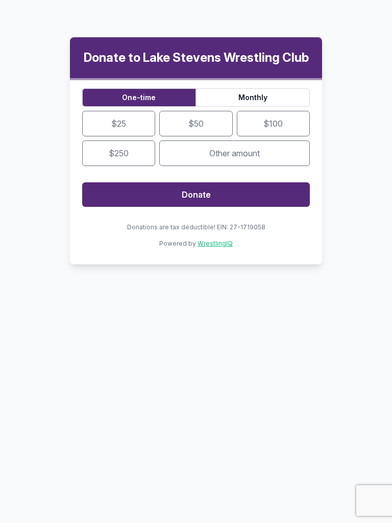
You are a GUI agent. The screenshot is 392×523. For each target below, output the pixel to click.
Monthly (252, 97)
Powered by (196, 243)
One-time (139, 97)
